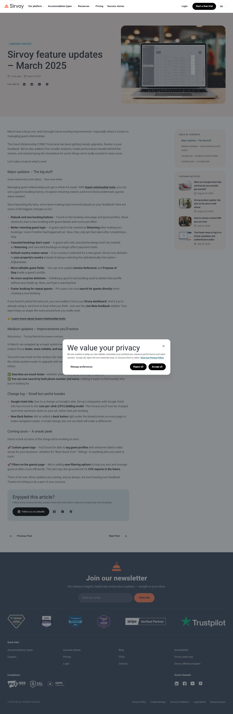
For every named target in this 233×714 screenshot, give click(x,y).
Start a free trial (204, 6)
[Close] (163, 345)
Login (185, 6)
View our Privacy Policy (152, 357)
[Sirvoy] (14, 6)
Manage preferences (82, 366)
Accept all (157, 366)
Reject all (138, 366)
